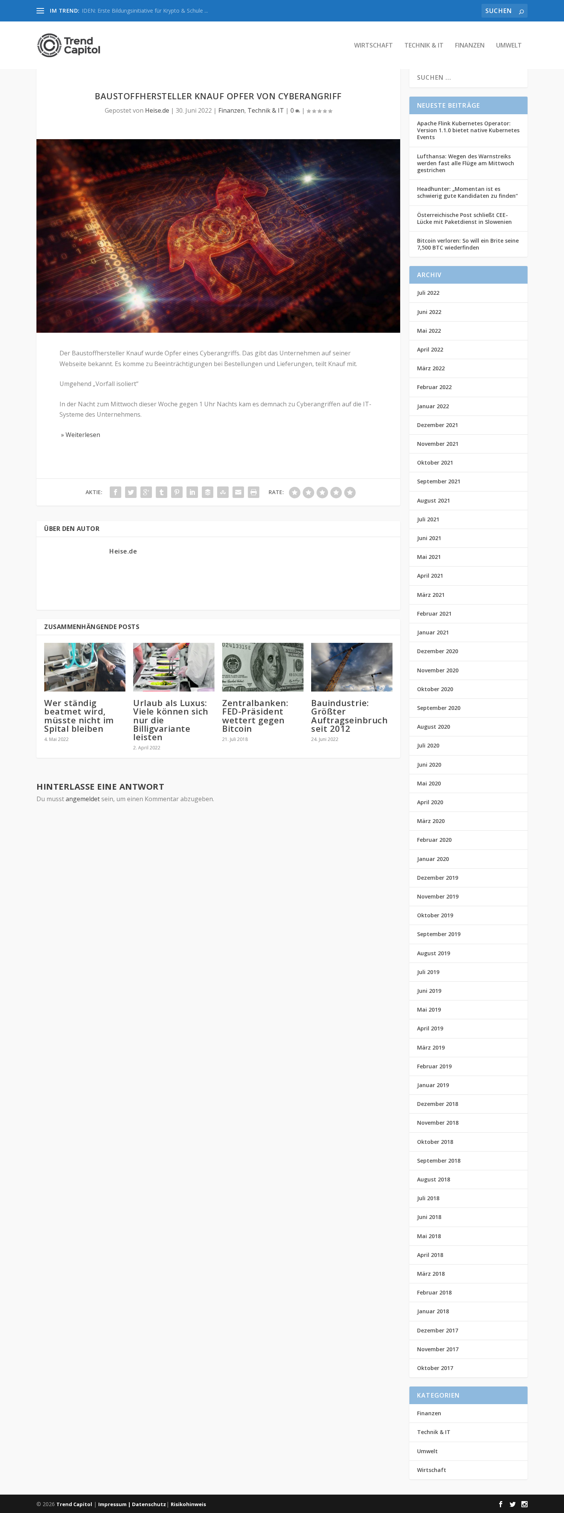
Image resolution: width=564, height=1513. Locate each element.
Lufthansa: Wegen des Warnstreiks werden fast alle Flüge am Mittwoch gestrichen (465, 163)
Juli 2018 (428, 1198)
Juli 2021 (428, 519)
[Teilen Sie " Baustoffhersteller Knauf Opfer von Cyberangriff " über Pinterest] (177, 492)
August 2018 (433, 1179)
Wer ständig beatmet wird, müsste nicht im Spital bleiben (79, 715)
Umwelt (509, 45)
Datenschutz (149, 1504)
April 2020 (430, 802)
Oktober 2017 (435, 1368)
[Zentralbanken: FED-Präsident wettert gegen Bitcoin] (262, 667)
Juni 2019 (429, 990)
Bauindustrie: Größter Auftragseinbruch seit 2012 (349, 715)
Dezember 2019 (437, 877)
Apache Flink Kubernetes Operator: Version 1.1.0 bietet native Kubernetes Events (468, 130)
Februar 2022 (434, 387)
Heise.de (157, 110)
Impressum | (115, 1504)
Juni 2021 (429, 538)
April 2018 (430, 1254)
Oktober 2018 (435, 1141)
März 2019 (431, 1047)
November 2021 (437, 443)
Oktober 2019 (435, 915)
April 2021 (430, 575)
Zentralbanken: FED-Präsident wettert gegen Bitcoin (255, 715)
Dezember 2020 (437, 651)
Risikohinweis (188, 1504)
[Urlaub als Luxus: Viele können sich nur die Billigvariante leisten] (173, 667)
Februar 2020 (434, 839)
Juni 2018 (429, 1217)
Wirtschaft (373, 45)
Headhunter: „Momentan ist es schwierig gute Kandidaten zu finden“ (467, 192)
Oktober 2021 (435, 462)
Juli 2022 (428, 292)
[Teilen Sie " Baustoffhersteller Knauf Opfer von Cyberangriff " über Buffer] (207, 492)
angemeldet (83, 799)
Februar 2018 (434, 1292)
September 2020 (438, 707)
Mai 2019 (429, 1009)
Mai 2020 (429, 783)
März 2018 (431, 1273)
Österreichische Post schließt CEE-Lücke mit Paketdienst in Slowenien (464, 218)
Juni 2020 (429, 764)
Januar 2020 (433, 858)
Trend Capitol (74, 1504)
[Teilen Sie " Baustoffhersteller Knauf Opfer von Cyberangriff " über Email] (238, 492)
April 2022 (430, 349)
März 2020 (431, 821)
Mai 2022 (429, 330)
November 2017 (437, 1349)
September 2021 (438, 481)
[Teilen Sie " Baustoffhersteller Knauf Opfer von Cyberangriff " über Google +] (146, 492)
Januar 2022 (433, 406)
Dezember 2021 (437, 425)
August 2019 (433, 953)
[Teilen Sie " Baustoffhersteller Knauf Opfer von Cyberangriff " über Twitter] (131, 492)
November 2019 (437, 896)
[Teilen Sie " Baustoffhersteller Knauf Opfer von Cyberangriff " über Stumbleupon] (223, 492)
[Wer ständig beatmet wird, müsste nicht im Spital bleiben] (84, 667)
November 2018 (437, 1122)
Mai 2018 (429, 1236)
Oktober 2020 (435, 689)
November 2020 (437, 670)
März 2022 (431, 368)
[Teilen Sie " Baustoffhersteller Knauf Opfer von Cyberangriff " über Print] (253, 492)
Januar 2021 (433, 632)
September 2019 (438, 934)
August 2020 (433, 726)
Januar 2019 (433, 1085)
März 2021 (431, 594)
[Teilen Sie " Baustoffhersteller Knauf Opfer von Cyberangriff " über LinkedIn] (192, 492)
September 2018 (438, 1160)
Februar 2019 (434, 1066)
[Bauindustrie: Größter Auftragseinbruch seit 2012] (351, 667)
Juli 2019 (428, 972)
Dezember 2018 (437, 1103)
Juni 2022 (429, 311)
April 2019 (430, 1028)
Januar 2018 (433, 1311)
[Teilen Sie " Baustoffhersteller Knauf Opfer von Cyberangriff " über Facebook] (115, 492)
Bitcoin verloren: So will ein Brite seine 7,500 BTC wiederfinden (468, 244)
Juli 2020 (428, 745)
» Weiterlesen (79, 434)
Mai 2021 (429, 556)
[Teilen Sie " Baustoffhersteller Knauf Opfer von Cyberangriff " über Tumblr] (161, 492)
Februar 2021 (434, 613)
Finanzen (470, 45)
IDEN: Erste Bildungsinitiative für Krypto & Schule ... (145, 10)
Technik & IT (424, 45)
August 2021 (433, 500)
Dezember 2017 (437, 1330)
